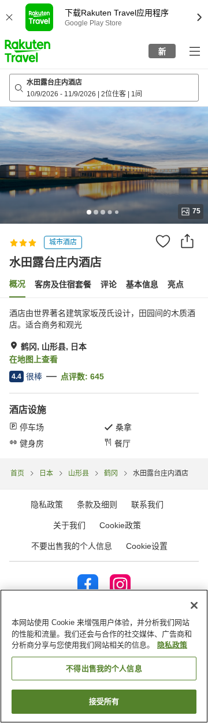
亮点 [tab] (176, 284)
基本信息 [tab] (142, 284)
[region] (104, 656)
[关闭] (194, 605)
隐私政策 (172, 645)
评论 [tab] (109, 284)
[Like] (163, 241)
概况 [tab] (17, 283)
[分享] (187, 241)
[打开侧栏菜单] (194, 51)
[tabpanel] (104, 378)
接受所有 (104, 701)
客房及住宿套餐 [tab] (63, 284)
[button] (27, 50)
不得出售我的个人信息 (104, 668)
